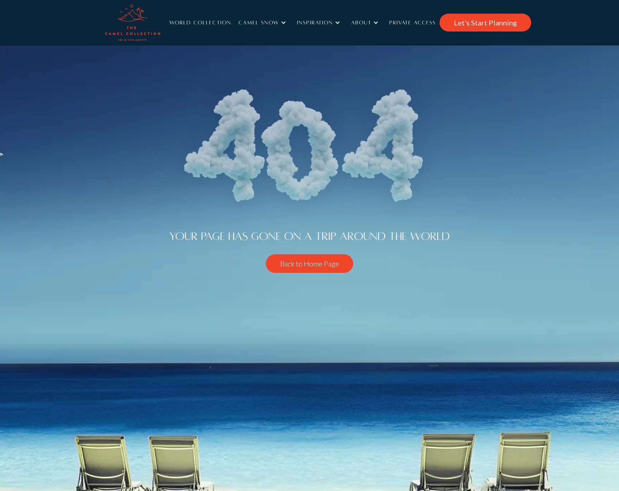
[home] (143, 23)
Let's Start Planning (485, 22)
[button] (264, 22)
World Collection (200, 22)
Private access (412, 22)
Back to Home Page (309, 263)
